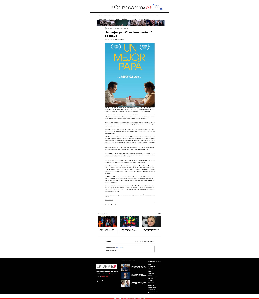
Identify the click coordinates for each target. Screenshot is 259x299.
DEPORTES (133, 19)
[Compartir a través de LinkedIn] (112, 204)
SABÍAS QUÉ (151, 273)
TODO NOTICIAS (152, 283)
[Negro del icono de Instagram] (157, 7)
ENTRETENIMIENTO (109, 200)
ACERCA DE (151, 285)
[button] (161, 8)
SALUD (118, 19)
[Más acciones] (154, 28)
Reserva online (152, 287)
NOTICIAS (111, 19)
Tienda (150, 292)
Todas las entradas (102, 19)
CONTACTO (151, 282)
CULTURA (150, 278)
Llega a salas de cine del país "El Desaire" (107, 230)
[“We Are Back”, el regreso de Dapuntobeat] (129, 221)
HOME (149, 264)
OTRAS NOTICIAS (152, 276)
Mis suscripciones (152, 290)
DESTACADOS (151, 266)
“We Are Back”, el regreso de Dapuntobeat (129, 230)
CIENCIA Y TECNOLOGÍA (144, 19)
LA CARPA (150, 280)
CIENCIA (150, 271)
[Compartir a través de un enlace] (115, 204)
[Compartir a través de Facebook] (105, 204)
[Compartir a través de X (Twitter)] (108, 204)
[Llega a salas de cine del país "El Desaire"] (107, 221)
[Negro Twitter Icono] (155, 7)
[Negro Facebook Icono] (160, 7)
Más (154, 19)
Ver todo (159, 213)
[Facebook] (100, 281)
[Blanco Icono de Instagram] (97, 281)
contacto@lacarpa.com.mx (111, 273)
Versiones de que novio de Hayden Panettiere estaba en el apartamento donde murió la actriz (151, 230)
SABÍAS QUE (125, 19)
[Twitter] (102, 281)
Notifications (151, 289)
